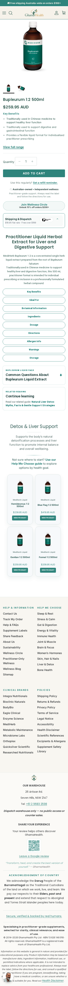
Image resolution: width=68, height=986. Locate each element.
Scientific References (50, 735)
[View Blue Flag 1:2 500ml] (48, 487)
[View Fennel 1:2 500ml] (48, 539)
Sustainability (11, 647)
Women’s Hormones (49, 653)
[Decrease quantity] (18, 161)
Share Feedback (13, 636)
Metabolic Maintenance (18, 729)
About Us (9, 641)
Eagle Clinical (11, 713)
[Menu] (4, 13)
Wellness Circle (13, 653)
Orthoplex (9, 741)
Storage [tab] (34, 358)
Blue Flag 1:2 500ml (48, 505)
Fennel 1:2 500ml (48, 557)
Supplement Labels (15, 630)
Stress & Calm (46, 619)
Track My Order (13, 619)
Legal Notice (45, 718)
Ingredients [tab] (34, 316)
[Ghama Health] (34, 13)
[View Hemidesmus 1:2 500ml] (20, 487)
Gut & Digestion (47, 624)
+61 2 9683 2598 (36, 804)
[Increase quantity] (33, 161)
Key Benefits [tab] (34, 291)
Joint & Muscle (46, 641)
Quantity (8, 162)
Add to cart (34, 173)
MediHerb (9, 724)
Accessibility (45, 724)
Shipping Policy (47, 696)
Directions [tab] (34, 333)
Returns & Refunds (48, 701)
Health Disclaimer (48, 729)
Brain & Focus (45, 647)
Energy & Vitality (47, 630)
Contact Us (10, 613)
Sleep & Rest (45, 613)
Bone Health (44, 669)
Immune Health (46, 636)
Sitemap (8, 674)
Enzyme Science (13, 718)
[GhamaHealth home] (34, 777)
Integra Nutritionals (15, 696)
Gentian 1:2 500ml (20, 557)
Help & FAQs (11, 624)
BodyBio (8, 707)
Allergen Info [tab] (34, 341)
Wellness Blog (12, 668)
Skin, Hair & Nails (48, 658)
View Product (20, 518)
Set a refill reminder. (45, 182)
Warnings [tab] (34, 349)
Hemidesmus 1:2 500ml (20, 505)
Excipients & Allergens (51, 741)
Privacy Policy (46, 707)
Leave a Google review (34, 856)
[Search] (12, 13)
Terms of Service (47, 713)
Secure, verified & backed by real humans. (34, 916)
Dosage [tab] (34, 325)
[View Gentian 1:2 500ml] (20, 539)
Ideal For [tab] (34, 300)
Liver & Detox (45, 664)
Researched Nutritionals (18, 752)
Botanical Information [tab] (34, 308)
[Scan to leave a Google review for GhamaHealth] (34, 846)
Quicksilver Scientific (16, 746)
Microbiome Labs (14, 735)
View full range (13, 147)
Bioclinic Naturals (14, 701)
